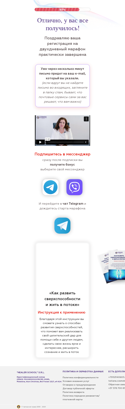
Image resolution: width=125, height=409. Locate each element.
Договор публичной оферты (78, 388)
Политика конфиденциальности (80, 378)
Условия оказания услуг (76, 381)
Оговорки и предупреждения (79, 385)
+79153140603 (116, 377)
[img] (51, 187)
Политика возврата (73, 392)
